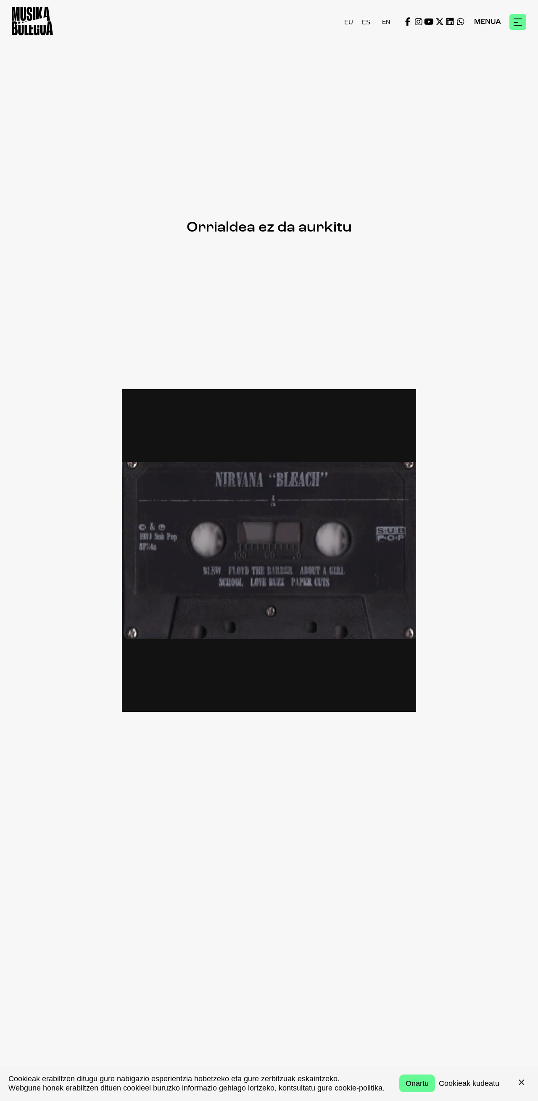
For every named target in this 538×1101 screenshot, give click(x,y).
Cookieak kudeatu (469, 1083)
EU (348, 22)
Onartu (417, 1083)
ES (366, 22)
